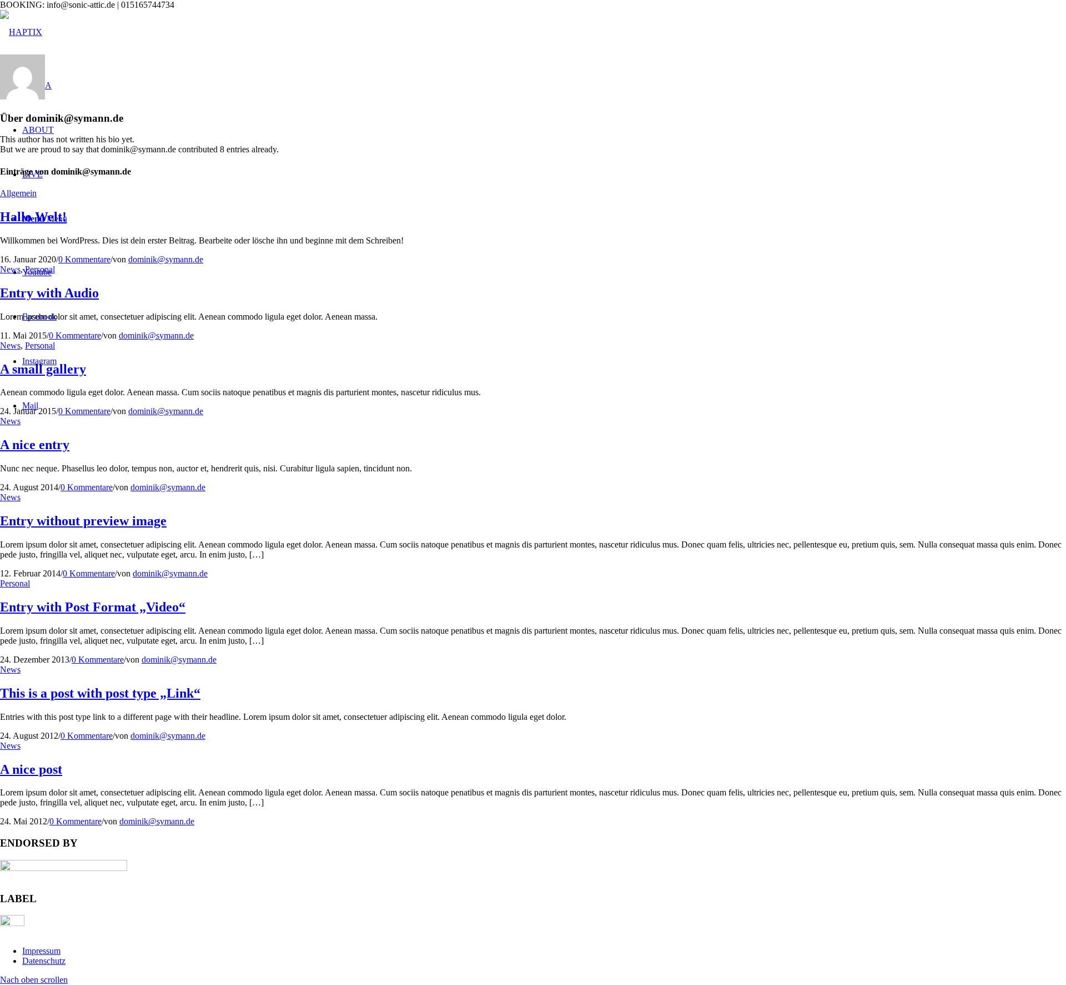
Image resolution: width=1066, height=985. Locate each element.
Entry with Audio (49, 293)
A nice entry (34, 444)
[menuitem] (544, 951)
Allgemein (18, 193)
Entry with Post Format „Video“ (92, 607)
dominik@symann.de (165, 259)
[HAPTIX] (21, 32)
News (10, 269)
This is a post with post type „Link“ (100, 693)
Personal (40, 269)
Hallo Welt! (33, 217)
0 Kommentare (84, 259)
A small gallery (43, 369)
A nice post (31, 769)
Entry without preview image (83, 521)
